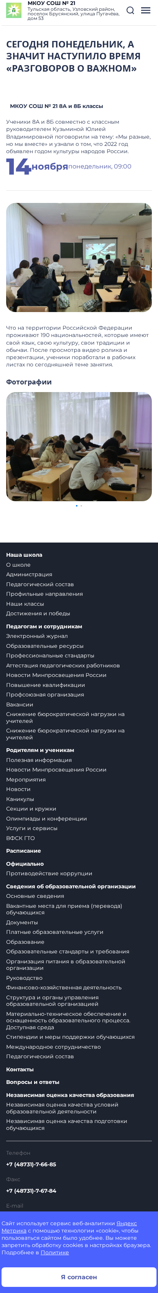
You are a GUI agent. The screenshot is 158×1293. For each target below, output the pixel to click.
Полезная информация (39, 760)
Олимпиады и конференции (46, 818)
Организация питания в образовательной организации (65, 965)
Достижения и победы (38, 613)
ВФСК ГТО (20, 838)
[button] (130, 10)
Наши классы (25, 603)
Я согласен (79, 1277)
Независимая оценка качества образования (70, 1095)
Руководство (24, 977)
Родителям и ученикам (40, 750)
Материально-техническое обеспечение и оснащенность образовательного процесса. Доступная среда (68, 1020)
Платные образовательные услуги (55, 931)
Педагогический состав (40, 584)
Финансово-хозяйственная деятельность (64, 987)
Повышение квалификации (45, 685)
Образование (25, 941)
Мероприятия (26, 779)
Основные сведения (35, 896)
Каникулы (20, 799)
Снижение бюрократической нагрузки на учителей (65, 717)
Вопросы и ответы (32, 1082)
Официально (25, 864)
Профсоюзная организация (45, 694)
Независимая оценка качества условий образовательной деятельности (62, 1108)
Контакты (20, 1069)
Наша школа (24, 555)
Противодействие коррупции (49, 873)
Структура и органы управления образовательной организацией (52, 1001)
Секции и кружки (31, 808)
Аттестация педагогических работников (63, 665)
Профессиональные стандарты (50, 655)
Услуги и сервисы (32, 828)
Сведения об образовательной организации (71, 886)
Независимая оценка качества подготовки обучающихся (66, 1124)
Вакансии (19, 704)
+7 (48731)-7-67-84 (31, 1190)
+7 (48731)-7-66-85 (31, 1164)
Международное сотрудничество (53, 1046)
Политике (55, 1252)
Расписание (23, 851)
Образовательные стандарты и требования (67, 951)
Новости (18, 789)
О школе (18, 564)
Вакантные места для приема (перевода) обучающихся (64, 909)
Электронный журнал (37, 636)
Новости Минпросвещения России (56, 675)
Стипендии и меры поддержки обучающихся (70, 1036)
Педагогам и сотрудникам (44, 626)
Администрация (29, 574)
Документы (22, 922)
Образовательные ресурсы (45, 645)
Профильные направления (44, 593)
